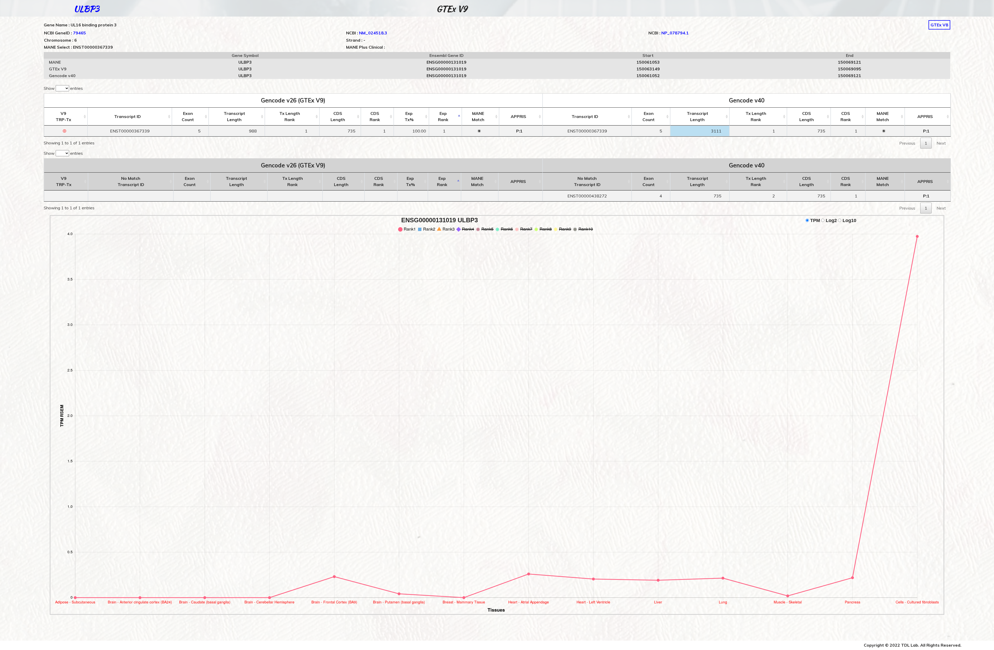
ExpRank (443, 116)
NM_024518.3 (373, 32)
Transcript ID (127, 116)
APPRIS (518, 116)
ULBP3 (86, 9)
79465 (79, 32)
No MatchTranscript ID (131, 181)
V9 (63, 116)
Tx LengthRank (289, 116)
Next (941, 143)
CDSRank (375, 116)
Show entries (63, 88)
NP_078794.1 (675, 32)
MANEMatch (478, 116)
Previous (907, 143)
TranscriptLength (234, 116)
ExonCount (188, 116)
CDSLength (338, 116)
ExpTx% (409, 116)
